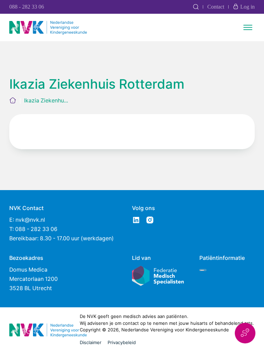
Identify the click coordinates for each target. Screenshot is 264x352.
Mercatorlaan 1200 (33, 279)
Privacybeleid (122, 342)
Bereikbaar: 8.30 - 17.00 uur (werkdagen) (61, 238)
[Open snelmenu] (245, 333)
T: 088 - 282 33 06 (33, 229)
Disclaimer (90, 342)
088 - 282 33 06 (26, 7)
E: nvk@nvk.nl (27, 220)
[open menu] (248, 27)
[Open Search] (196, 7)
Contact (215, 7)
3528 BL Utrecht (30, 288)
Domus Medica (28, 269)
